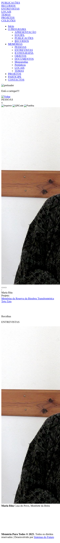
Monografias (21, 61)
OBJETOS (20, 56)
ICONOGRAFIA (24, 53)
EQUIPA (19, 35)
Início (11, 26)
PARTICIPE (14, 76)
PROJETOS (7, 17)
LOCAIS (6, 11)
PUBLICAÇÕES (10, 2)
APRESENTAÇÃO (25, 32)
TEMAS (5, 14)
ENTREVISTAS (10, 8)
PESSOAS (20, 47)
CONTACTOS (16, 79)
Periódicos (20, 64)
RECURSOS (8, 5)
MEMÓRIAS (15, 44)
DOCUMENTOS (24, 59)
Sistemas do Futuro (44, 537)
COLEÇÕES (8, 20)
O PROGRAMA (17, 29)
